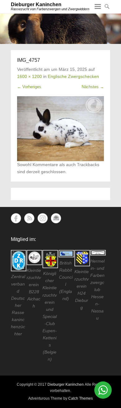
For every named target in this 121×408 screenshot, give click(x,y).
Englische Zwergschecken (73, 76)
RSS (29, 218)
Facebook (16, 218)
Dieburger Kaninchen (36, 4)
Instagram (43, 218)
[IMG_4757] (60, 128)
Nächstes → (93, 86)
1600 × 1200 (29, 76)
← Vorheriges (29, 86)
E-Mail (56, 218)
